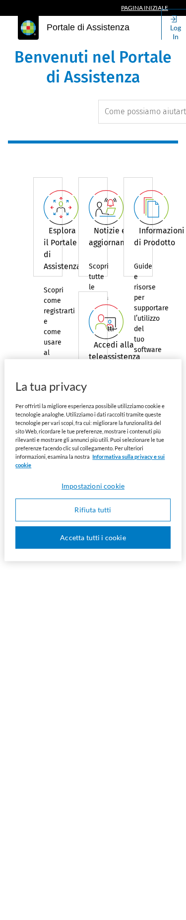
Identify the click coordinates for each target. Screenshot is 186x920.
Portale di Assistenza (88, 27)
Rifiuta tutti (92, 509)
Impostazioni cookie (93, 486)
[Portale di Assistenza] (28, 28)
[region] (92, 460)
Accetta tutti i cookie (93, 537)
